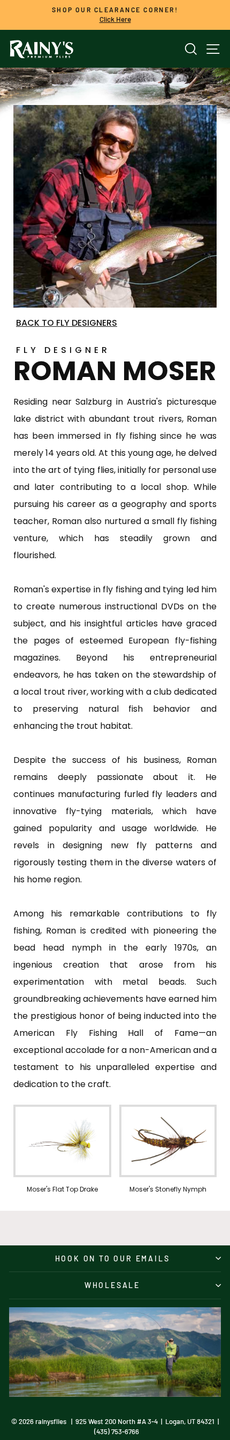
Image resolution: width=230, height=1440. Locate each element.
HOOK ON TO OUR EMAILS (112, 1258)
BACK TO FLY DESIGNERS (66, 323)
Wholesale (112, 1285)
